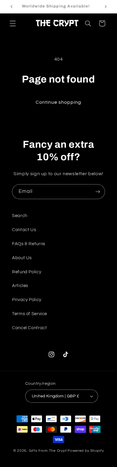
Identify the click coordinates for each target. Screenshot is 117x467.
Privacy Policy (26, 299)
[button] (13, 23)
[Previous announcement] (11, 6)
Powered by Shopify (86, 450)
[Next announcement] (105, 6)
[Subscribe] (98, 191)
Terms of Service (29, 314)
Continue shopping (59, 102)
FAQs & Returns (28, 244)
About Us (22, 258)
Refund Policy (26, 272)
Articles (20, 285)
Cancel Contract (29, 328)
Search (19, 215)
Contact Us (24, 230)
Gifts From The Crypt (48, 450)
